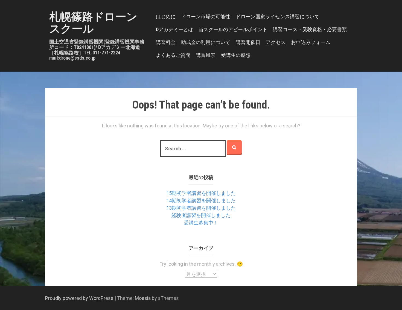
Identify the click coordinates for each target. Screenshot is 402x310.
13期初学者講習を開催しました (201, 208)
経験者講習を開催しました (201, 215)
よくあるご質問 (173, 55)
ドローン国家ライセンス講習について (277, 16)
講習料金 (166, 42)
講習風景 (205, 55)
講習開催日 (248, 42)
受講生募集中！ (201, 223)
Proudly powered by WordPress (79, 298)
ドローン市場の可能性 (205, 16)
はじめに (166, 16)
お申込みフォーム (310, 42)
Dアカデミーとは (174, 29)
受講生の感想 (235, 55)
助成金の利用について (205, 42)
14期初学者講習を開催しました (201, 200)
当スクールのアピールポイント (233, 29)
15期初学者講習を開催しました (201, 193)
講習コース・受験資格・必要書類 (310, 29)
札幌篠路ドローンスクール (93, 22)
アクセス (276, 42)
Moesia (143, 298)
